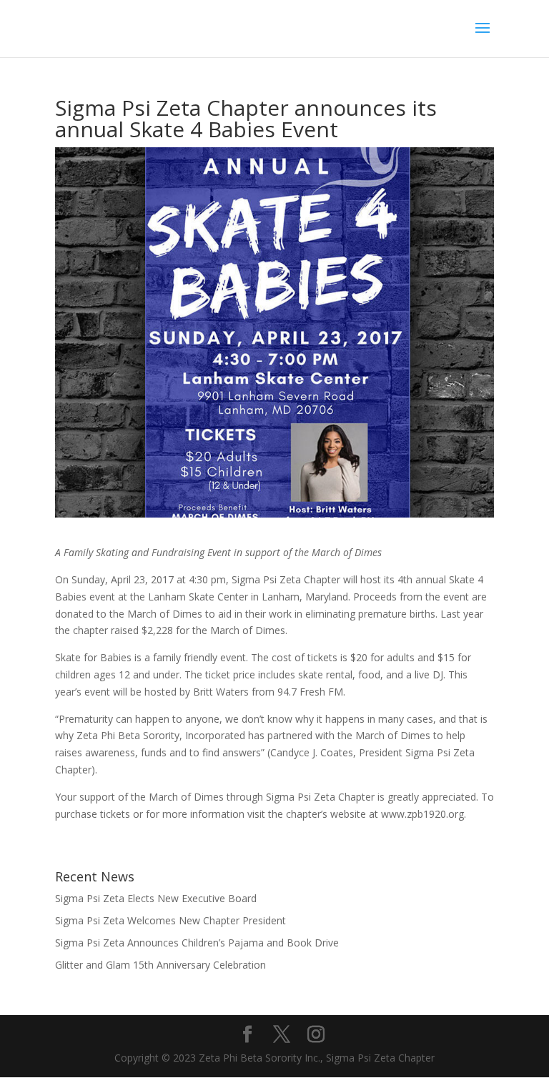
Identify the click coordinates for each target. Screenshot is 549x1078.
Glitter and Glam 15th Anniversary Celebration (160, 964)
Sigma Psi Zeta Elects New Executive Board (156, 898)
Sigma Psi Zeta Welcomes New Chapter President (170, 920)
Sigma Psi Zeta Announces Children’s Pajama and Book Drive (197, 942)
